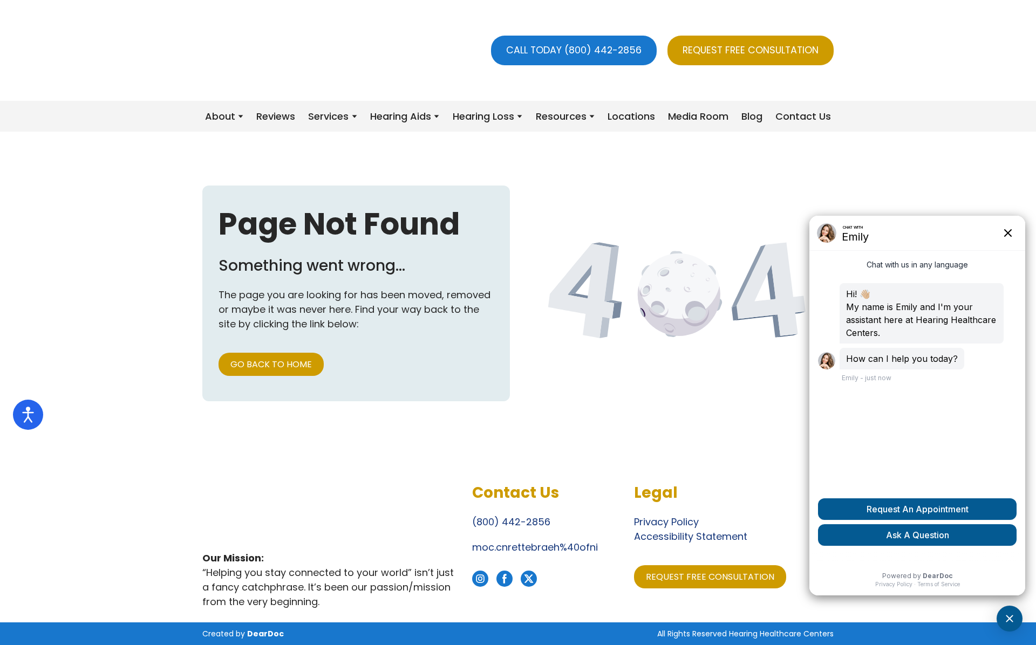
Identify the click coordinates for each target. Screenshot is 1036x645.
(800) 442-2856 (511, 522)
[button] (574, 50)
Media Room (698, 116)
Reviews (275, 116)
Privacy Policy (666, 522)
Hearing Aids (400, 116)
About (220, 116)
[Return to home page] (262, 50)
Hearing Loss (483, 116)
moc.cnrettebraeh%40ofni (535, 547)
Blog (751, 116)
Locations (631, 116)
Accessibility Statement (690, 536)
